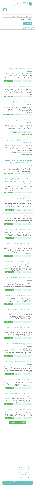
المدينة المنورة (15, 132)
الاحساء (17, 114)
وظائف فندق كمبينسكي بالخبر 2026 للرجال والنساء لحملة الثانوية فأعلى (17, 262)
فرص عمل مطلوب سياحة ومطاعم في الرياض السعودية (19, 344)
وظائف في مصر (24, 471)
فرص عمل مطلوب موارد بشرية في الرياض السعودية (20, 310)
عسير (17, 374)
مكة (18, 210)
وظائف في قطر (24, 474)
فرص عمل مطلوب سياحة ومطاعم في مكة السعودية (20, 199)
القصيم (17, 256)
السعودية (26, 81)
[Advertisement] (17, 47)
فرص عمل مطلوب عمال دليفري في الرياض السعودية (20, 69)
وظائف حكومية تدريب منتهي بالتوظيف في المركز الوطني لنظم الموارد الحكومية (18, 394)
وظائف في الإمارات (23, 478)
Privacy (4, 483)
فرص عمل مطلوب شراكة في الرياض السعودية (19, 295)
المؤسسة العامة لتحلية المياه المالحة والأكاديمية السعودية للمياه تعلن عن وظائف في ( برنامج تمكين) (18, 162)
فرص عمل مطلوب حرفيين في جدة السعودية (19, 379)
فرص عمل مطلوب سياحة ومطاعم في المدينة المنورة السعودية (19, 141)
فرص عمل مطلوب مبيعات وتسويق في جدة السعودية (19, 278)
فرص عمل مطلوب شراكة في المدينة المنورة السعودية (19, 121)
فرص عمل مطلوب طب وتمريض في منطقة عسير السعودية (18, 362)
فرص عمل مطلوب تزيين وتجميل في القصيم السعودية (19, 244)
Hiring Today (28, 482)
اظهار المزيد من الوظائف (17, 422)
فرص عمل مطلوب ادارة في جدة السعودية (20, 409)
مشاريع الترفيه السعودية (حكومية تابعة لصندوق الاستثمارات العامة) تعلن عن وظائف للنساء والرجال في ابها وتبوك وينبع (18, 181)
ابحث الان (27, 23)
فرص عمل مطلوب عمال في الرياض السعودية (19, 86)
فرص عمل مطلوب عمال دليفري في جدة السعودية (18, 229)
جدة (18, 238)
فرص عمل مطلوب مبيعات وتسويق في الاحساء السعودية (18, 103)
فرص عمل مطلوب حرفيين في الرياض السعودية (19, 215)
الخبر (18, 272)
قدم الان (8, 81)
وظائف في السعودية (22, 468)
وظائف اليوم (22, 3)
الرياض (17, 81)
